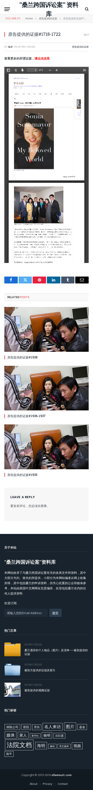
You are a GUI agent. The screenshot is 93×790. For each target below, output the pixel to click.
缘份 (52, 746)
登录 (44, 506)
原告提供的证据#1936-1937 (26, 416)
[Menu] (7, 9)
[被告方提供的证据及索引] (12, 669)
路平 (9, 754)
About (33, 784)
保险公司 (12, 727)
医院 (26, 727)
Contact (63, 784)
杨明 (46, 735)
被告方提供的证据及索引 (39, 670)
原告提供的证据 (80, 46)
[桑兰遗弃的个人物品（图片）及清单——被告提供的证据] (12, 649)
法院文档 (19, 744)
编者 (10, 46)
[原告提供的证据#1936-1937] (46, 388)
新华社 (35, 735)
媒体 (10, 735)
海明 (41, 745)
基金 (82, 727)
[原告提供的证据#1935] (46, 446)
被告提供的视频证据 (37, 690)
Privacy (47, 784)
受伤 (37, 727)
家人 (23, 735)
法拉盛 (59, 735)
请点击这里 (42, 58)
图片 (70, 726)
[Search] (86, 9)
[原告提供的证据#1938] (46, 329)
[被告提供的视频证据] (12, 690)
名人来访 (52, 726)
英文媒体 (64, 746)
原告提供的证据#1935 (22, 475)
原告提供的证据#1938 (22, 357)
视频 (77, 745)
